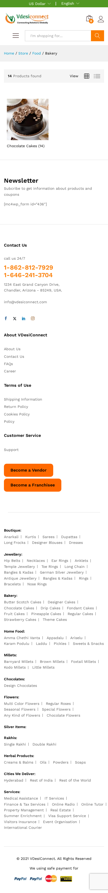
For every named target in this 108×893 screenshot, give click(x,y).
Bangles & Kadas (18, 572)
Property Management (24, 810)
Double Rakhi (44, 744)
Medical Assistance (21, 798)
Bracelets (12, 584)
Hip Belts (12, 560)
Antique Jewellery (20, 578)
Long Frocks (14, 542)
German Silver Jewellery (62, 572)
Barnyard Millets (18, 661)
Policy (9, 421)
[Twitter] (14, 319)
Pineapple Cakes (46, 614)
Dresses (76, 542)
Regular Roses (58, 703)
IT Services (54, 798)
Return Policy (16, 406)
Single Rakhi (15, 744)
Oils (43, 762)
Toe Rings (49, 566)
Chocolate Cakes (19, 608)
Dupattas (69, 537)
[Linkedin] (23, 319)
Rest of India (41, 780)
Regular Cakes (80, 614)
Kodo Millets (15, 667)
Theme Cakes (55, 619)
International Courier (23, 827)
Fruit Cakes (14, 614)
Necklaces (36, 560)
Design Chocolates (20, 685)
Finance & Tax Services (24, 804)
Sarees (48, 537)
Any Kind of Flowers (22, 715)
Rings (83, 578)
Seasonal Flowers (19, 709)
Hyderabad (13, 780)
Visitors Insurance (20, 822)
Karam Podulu (16, 643)
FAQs (8, 364)
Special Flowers (56, 709)
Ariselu (76, 638)
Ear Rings (59, 560)
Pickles (60, 643)
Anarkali (11, 537)
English (67, 3)
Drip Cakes (50, 608)
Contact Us (14, 356)
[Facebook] (5, 319)
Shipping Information (23, 399)
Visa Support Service (67, 816)
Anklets (81, 560)
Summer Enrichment (23, 816)
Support (11, 450)
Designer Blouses (47, 542)
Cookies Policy (17, 414)
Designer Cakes (61, 602)
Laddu (41, 643)
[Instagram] (32, 318)
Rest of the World (75, 780)
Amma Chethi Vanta (22, 638)
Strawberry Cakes (20, 619)
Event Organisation (60, 822)
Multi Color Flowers (21, 703)
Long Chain (74, 566)
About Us (12, 349)
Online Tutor (92, 804)
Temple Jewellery (19, 566)
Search (97, 35)
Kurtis (30, 537)
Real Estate (60, 810)
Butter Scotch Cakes (22, 602)
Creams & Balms (18, 762)
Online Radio (63, 804)
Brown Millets (52, 661)
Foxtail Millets (83, 661)
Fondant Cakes (80, 608)
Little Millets (43, 667)
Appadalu (55, 638)
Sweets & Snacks (88, 643)
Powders (60, 762)
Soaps (80, 762)
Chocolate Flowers (63, 715)
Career (10, 371)
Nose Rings (37, 584)
